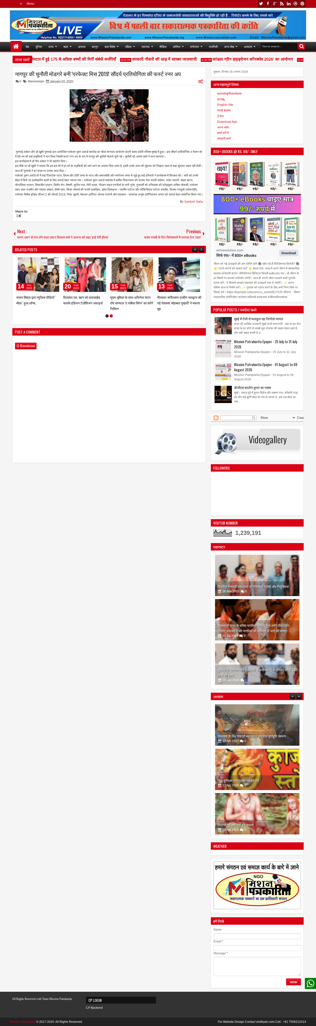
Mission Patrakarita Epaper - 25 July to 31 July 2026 (265, 344)
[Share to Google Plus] (55, 260)
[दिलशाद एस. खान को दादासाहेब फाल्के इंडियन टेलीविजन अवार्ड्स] (179, 274)
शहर (65, 46)
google (275, 4)
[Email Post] (18, 216)
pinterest (302, 4)
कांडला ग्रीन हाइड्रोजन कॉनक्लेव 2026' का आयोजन (242, 59)
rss (281, 4)
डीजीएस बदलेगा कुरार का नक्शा (252, 387)
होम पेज (16, 46)
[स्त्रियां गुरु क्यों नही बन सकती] (257, 769)
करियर (176, 46)
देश (27, 46)
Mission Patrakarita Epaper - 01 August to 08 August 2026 (265, 367)
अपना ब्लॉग (223, 127)
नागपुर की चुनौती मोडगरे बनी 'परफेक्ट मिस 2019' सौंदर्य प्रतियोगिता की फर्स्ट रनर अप (98, 74)
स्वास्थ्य (145, 46)
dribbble (295, 4)
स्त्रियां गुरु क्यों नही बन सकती (235, 780)
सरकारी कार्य (224, 138)
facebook (268, 4)
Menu (30, 3)
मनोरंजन (194, 46)
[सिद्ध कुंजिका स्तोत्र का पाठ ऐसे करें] (257, 725)
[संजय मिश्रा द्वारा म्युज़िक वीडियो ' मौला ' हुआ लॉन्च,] (132, 274)
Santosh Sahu (193, 201)
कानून (95, 46)
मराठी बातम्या (224, 110)
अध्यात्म (248, 46)
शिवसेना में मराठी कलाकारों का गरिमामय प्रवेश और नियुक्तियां (253, 586)
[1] (107, 321)
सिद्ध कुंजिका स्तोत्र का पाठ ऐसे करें (238, 736)
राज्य (51, 46)
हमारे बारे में (223, 133)
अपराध (81, 46)
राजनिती (213, 46)
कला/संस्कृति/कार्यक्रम (229, 93)
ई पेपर (220, 116)
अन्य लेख (229, 46)
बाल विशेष (110, 46)
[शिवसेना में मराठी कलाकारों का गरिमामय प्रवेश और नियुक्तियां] (257, 575)
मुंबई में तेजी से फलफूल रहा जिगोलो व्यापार (258, 318)
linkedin (288, 4)
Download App (227, 122)
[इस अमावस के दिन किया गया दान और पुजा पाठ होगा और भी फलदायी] (257, 813)
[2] (111, 321)
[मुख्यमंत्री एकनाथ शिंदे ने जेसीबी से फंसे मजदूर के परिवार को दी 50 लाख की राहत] (257, 664)
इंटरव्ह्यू (221, 99)
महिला (128, 46)
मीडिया (163, 46)
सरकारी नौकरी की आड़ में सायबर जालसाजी (153, 59)
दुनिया (39, 46)
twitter (261, 4)
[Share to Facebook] (44, 260)
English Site (225, 104)
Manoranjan (36, 81)
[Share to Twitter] (49, 260)
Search (301, 46)
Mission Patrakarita (23, 1022)
